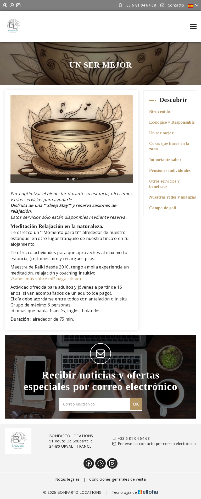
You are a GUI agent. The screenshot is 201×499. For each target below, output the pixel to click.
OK (136, 404)
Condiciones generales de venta (117, 479)
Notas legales (67, 479)
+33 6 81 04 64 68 (134, 438)
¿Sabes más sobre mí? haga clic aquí (46, 279)
